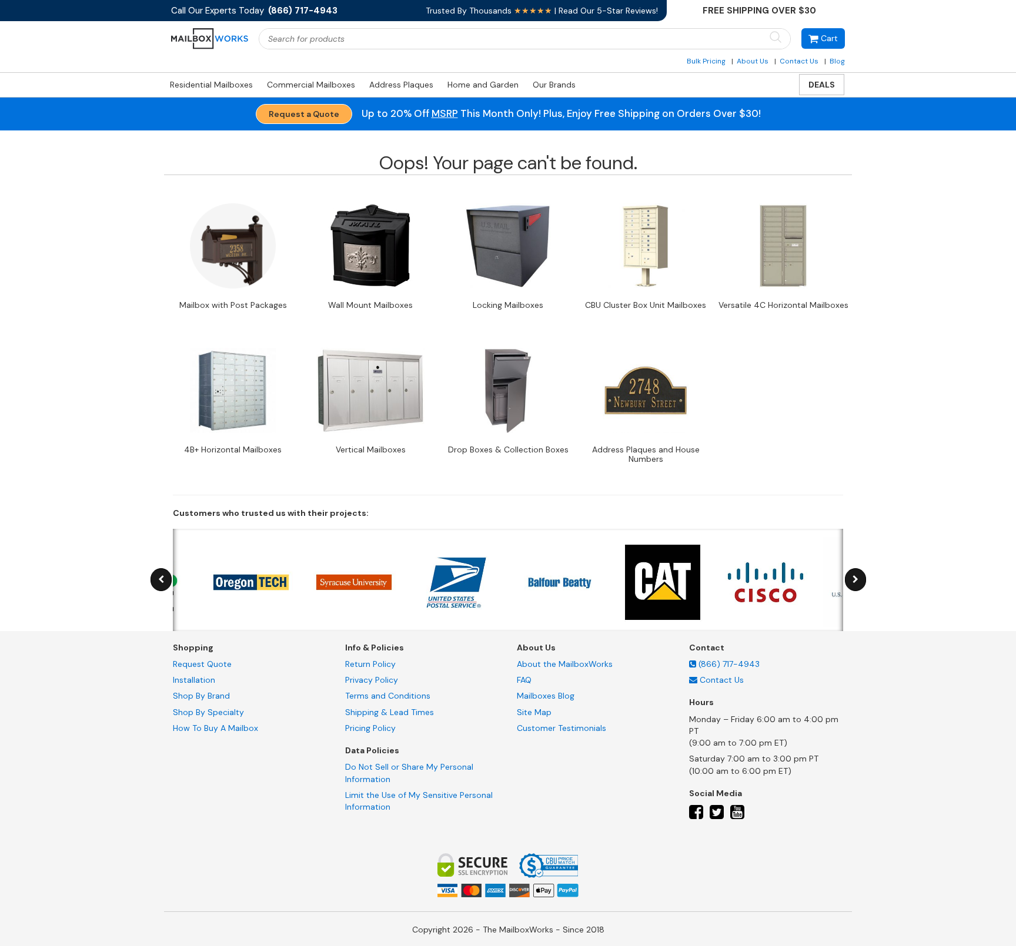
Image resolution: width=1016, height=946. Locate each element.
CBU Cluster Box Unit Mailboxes (645, 305)
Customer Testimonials (561, 728)
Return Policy (370, 664)
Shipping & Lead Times (389, 712)
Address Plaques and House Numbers (646, 454)
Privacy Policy (371, 680)
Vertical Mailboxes (371, 449)
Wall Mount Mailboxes (370, 305)
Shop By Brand (201, 695)
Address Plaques (401, 84)
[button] (823, 38)
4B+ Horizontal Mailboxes (233, 449)
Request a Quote (304, 114)
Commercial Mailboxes (311, 84)
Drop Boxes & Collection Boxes (508, 449)
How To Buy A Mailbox (215, 728)
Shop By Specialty (208, 712)
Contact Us (799, 61)
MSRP (445, 113)
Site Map (534, 712)
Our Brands (554, 84)
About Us (752, 61)
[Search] (775, 38)
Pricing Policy (370, 728)
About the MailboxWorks (565, 664)
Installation (194, 680)
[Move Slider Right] (855, 579)
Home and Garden (483, 84)
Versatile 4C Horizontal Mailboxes (783, 305)
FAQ (524, 680)
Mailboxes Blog (545, 695)
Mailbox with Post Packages (233, 305)
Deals (821, 84)
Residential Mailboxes (211, 84)
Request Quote (202, 664)
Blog (837, 61)
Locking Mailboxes (508, 305)
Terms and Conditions (387, 695)
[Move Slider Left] (161, 579)
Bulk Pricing (706, 61)
